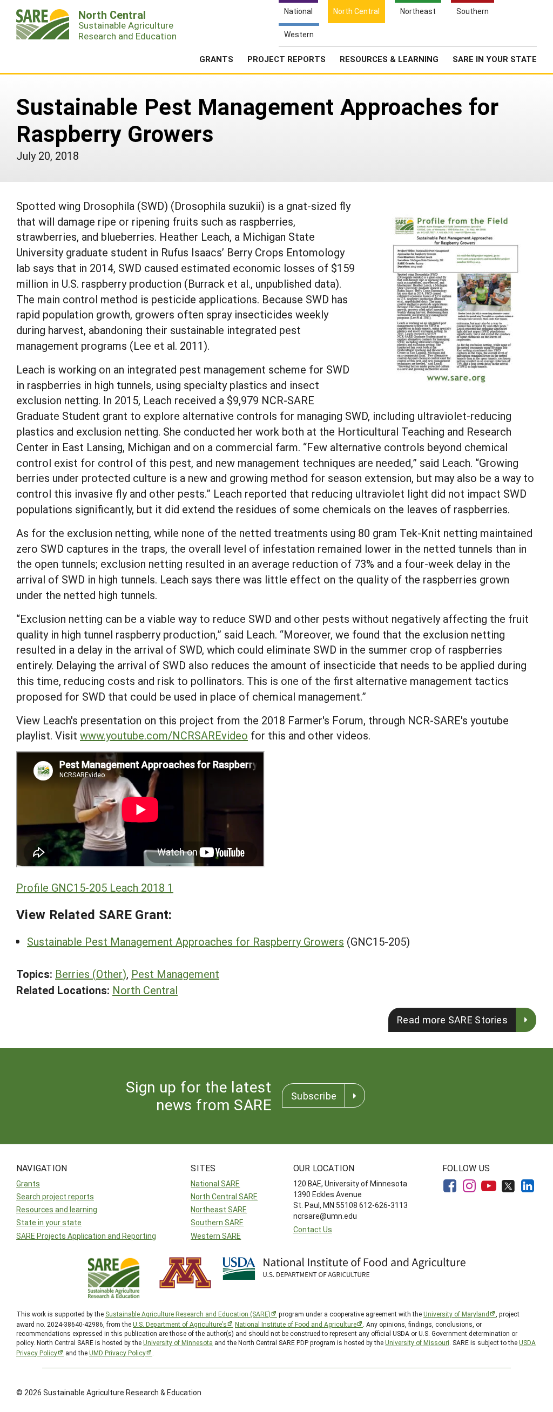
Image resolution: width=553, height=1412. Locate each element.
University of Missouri (417, 1342)
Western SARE (216, 1236)
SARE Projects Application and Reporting (86, 1236)
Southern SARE (217, 1222)
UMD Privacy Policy (117, 1352)
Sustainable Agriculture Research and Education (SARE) (188, 1313)
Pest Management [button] (175, 974)
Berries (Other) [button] (90, 974)
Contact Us (312, 1229)
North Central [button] (145, 990)
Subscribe (313, 1095)
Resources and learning (56, 1209)
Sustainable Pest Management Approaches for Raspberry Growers (185, 941)
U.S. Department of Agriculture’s (180, 1324)
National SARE (215, 1183)
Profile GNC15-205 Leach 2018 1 (94, 887)
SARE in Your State (495, 58)
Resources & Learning (389, 58)
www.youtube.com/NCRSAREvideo (164, 735)
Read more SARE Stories (452, 1019)
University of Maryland (456, 1313)
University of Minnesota (178, 1342)
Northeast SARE (219, 1209)
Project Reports (286, 58)
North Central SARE (224, 1196)
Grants (216, 58)
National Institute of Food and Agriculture (295, 1324)
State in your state (49, 1222)
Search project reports (55, 1196)
